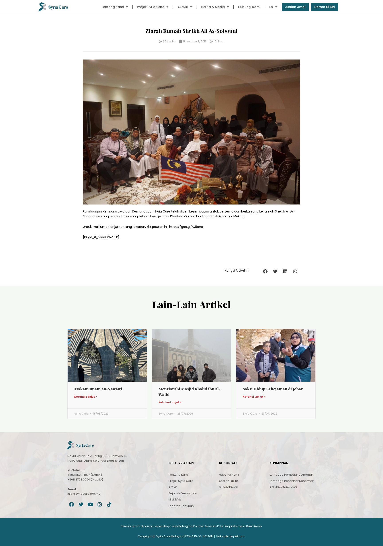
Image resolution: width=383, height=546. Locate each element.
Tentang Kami (112, 7)
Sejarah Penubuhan (182, 493)
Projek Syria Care (150, 7)
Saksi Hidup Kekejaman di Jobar (273, 389)
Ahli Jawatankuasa (283, 487)
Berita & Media (213, 7)
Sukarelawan (228, 487)
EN (271, 7)
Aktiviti (183, 7)
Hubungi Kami (249, 7)
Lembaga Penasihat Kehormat (292, 481)
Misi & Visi (175, 499)
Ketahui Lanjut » (85, 396)
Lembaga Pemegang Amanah (292, 475)
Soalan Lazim (228, 481)
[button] (265, 272)
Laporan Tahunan (181, 506)
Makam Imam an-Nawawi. (98, 389)
